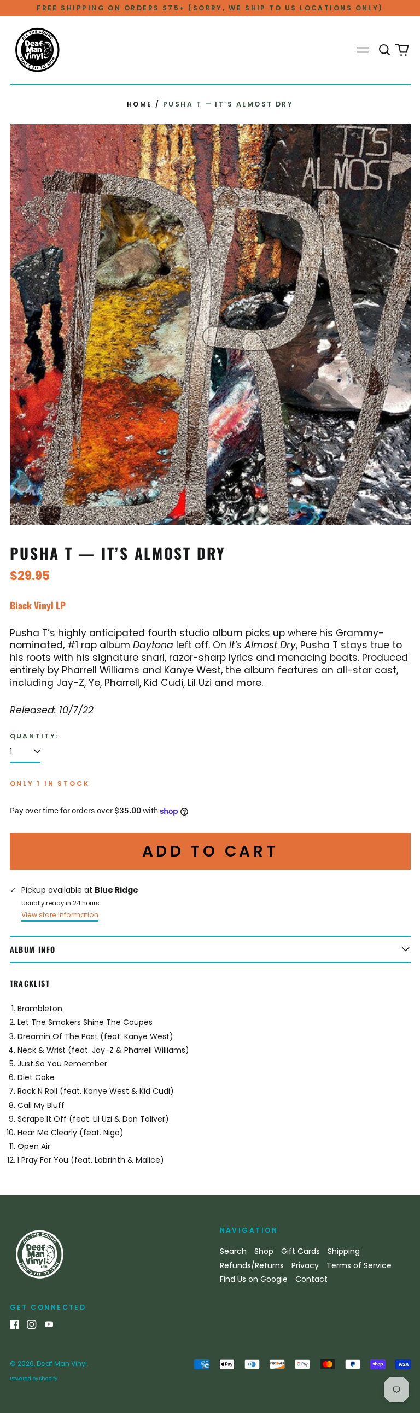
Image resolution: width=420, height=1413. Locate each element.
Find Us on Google (254, 1279)
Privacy (305, 1265)
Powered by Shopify (33, 1378)
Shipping (344, 1251)
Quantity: (34, 736)
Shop (263, 1251)
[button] (385, 50)
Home (140, 104)
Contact (311, 1279)
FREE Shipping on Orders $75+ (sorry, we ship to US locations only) (210, 8)
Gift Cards (300, 1251)
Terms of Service (359, 1265)
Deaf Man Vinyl (62, 1363)
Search (233, 1251)
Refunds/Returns (252, 1265)
